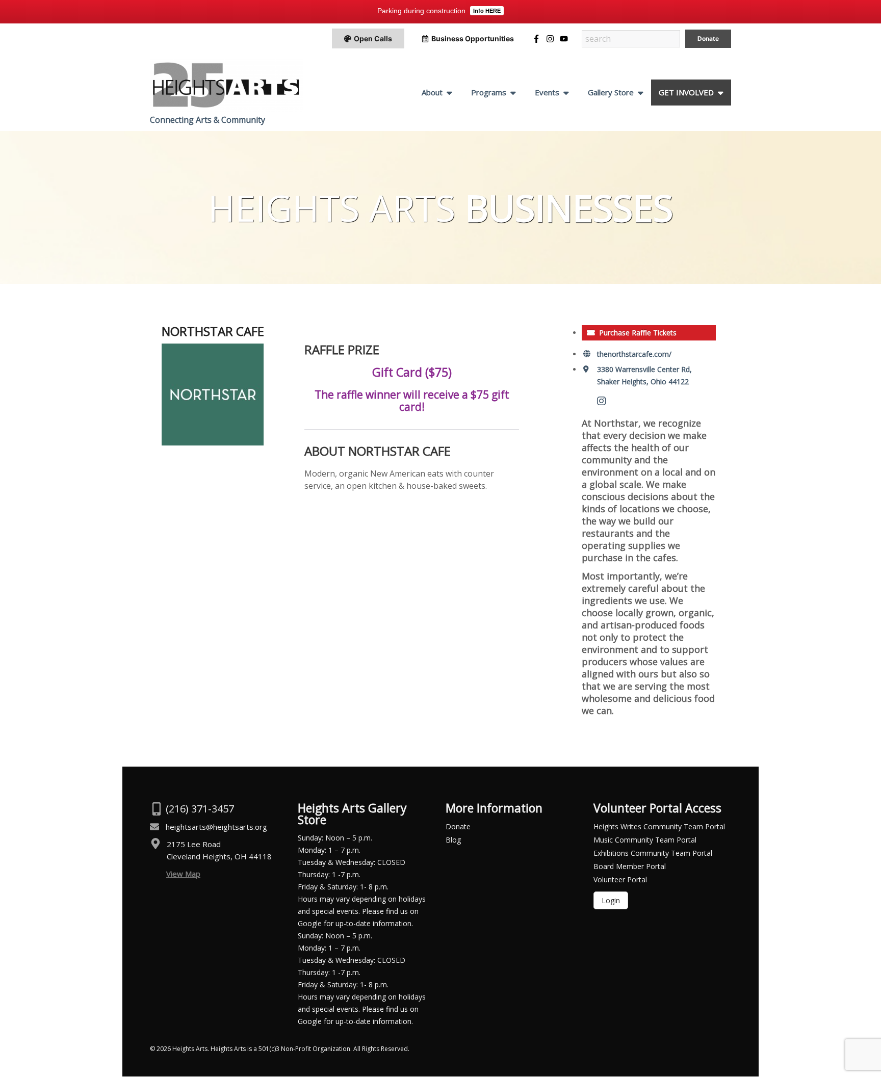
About (432, 92)
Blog (453, 840)
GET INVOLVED (686, 92)
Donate (458, 826)
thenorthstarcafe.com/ (634, 354)
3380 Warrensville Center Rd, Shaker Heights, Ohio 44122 (644, 375)
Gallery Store (611, 92)
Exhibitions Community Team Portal (652, 853)
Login (611, 900)
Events (547, 92)
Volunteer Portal (620, 879)
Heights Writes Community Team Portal (659, 826)
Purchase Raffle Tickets (638, 332)
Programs (488, 92)
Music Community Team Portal (644, 840)
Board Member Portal (629, 866)
